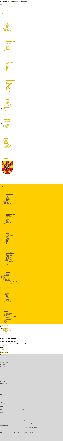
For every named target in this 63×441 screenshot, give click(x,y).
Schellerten (8, 25)
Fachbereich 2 (8, 77)
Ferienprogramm (7, 119)
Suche (5, 333)
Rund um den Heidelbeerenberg (11, 148)
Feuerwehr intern (8, 104)
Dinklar (7, 19)
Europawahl (8, 88)
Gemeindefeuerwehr (9, 91)
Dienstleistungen (8, 34)
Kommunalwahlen (9, 83)
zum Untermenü (4, 10)
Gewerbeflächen (6, 136)
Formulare (7, 36)
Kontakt (3, 179)
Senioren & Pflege (7, 121)
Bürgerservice (6, 32)
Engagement (6, 122)
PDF (3, 349)
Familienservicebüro (7, 118)
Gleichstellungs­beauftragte (10, 80)
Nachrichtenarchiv (7, 107)
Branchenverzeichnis (7, 133)
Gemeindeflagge (7, 28)
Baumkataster (8, 144)
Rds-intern (7, 72)
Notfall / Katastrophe (9, 44)
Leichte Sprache (10, 85)
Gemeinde (4, 13)
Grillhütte (5, 141)
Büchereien (6, 138)
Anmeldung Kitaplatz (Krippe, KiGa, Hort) (12, 113)
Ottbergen (7, 24)
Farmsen (7, 20)
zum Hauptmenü (5, 9)
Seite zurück (2, 352)
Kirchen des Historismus (12, 153)
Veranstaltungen (6, 157)
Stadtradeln (6, 158)
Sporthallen (6, 142)
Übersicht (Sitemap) (5, 178)
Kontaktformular (3, 366)
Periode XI (9, 71)
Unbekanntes (10, 150)
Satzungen (7, 46)
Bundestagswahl (8, 87)
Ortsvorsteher (6, 68)
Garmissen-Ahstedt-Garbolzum (11, 97)
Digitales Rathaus (5, 108)
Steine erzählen (8, 149)
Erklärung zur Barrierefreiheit (5, 389)
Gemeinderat (6, 50)
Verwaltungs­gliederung (8, 74)
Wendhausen (8, 26)
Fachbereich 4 (8, 79)
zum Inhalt (4, 11)
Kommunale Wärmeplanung (10, 41)
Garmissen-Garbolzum (9, 21)
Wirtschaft (3, 123)
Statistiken (7, 48)
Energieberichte (6, 134)
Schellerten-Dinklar (9, 116)
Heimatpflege (6, 143)
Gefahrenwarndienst (9, 39)
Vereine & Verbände (7, 159)
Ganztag (7, 120)
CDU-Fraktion (8, 54)
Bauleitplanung (6, 125)
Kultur (3, 137)
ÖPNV (7, 45)
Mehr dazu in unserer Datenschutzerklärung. (7, 3)
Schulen (5, 114)
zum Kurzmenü (4, 7)
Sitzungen (5, 69)
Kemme (7, 22)
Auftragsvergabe (6, 124)
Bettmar (7, 16)
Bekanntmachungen (9, 33)
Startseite (3, 177)
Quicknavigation (6, 325)
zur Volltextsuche (5, 8)
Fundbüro (7, 37)
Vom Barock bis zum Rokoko (12, 152)
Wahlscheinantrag (9, 89)
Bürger (3, 31)
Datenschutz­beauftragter (10, 81)
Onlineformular (2, 397)
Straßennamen (6, 156)
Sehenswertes (6, 147)
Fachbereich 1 (8, 75)
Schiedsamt (8, 47)
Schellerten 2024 (7, 146)
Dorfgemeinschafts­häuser (8, 139)
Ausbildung (9, 106)
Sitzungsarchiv (8, 70)
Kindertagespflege (7, 111)
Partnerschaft (6, 29)
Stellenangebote (8, 49)
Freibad (5, 140)
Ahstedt (7, 15)
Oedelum (7, 23)
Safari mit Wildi (8, 155)
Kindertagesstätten (7, 112)
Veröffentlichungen (9, 145)
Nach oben (6, 352)
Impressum (4, 180)
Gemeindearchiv (8, 40)
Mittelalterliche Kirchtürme (12, 151)
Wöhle (7, 27)
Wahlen (5, 82)
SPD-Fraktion (8, 55)
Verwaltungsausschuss (9, 51)
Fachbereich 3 (8, 78)
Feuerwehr (6, 90)
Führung (9, 105)
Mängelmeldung (8, 43)
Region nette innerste (7, 30)
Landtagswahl (8, 86)
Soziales (3, 109)
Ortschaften (6, 14)
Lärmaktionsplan (8, 42)
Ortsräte (5, 56)
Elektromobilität (8, 35)
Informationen (10, 84)
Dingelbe (7, 17)
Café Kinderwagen (7, 110)
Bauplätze (5, 126)
